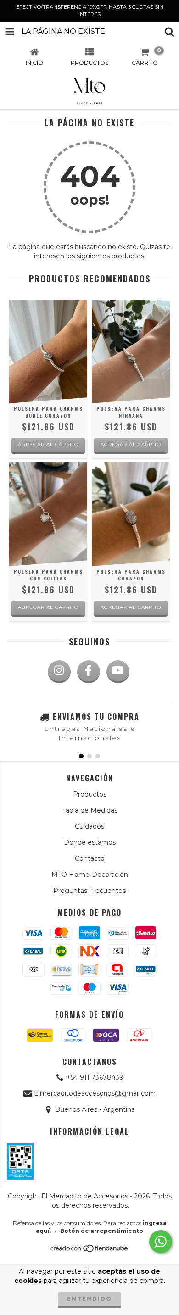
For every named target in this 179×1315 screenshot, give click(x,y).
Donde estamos (90, 842)
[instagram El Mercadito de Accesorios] (59, 671)
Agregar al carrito (48, 444)
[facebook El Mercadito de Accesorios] (88, 671)
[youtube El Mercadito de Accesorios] (117, 671)
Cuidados (89, 826)
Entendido (89, 1298)
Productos (89, 794)
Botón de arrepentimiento (101, 1230)
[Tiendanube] (90, 1251)
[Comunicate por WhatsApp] (160, 1241)
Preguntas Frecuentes (89, 890)
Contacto (90, 858)
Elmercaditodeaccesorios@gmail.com (95, 1093)
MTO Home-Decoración (89, 874)
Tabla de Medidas (89, 810)
